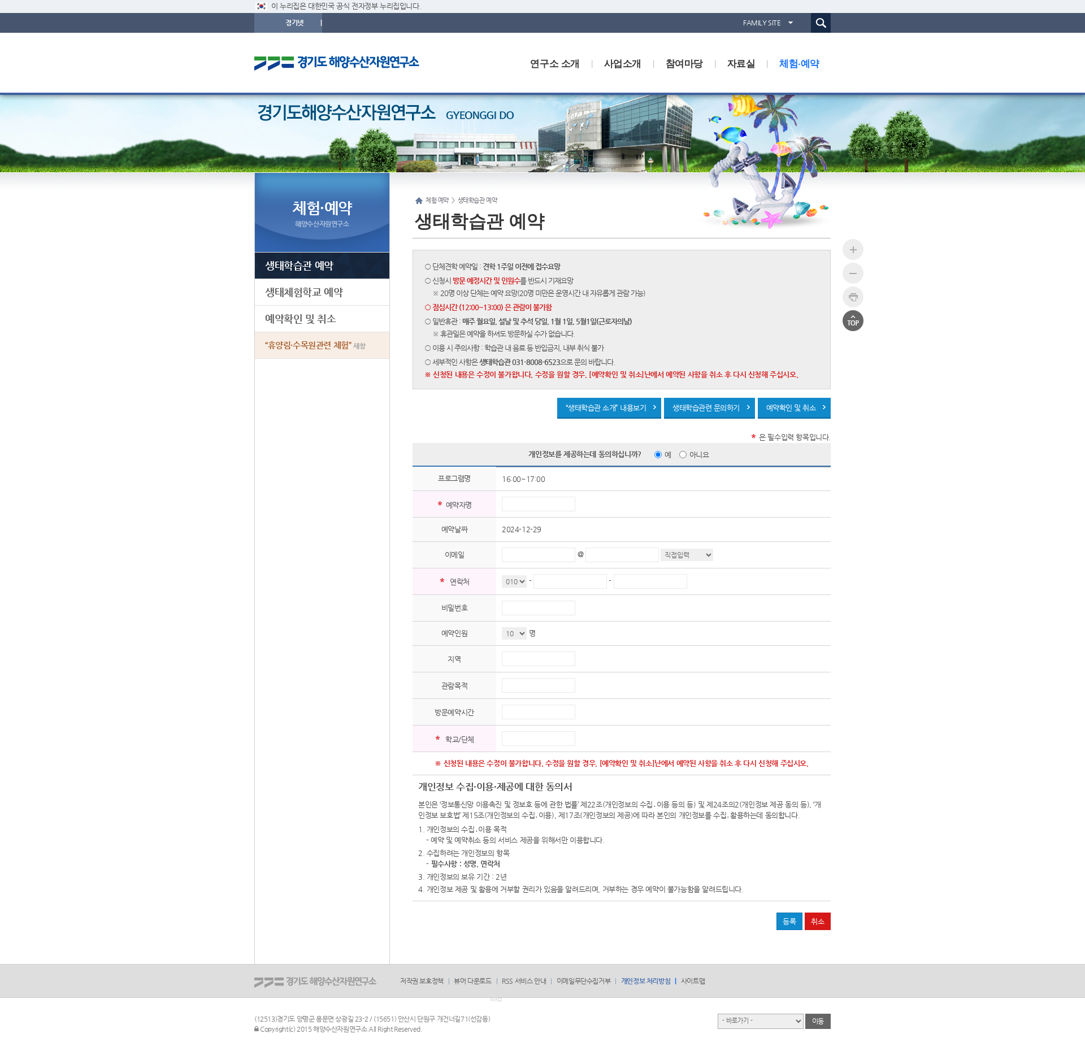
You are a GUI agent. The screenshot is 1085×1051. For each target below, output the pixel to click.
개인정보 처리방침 (645, 981)
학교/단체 (459, 739)
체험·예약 (799, 63)
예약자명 (459, 505)
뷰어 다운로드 (472, 981)
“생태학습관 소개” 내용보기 (606, 407)
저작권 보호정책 (422, 981)
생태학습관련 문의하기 (706, 407)
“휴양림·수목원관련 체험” (315, 345)
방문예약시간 (454, 712)
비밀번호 (454, 607)
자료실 (741, 63)
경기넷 (294, 23)
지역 (454, 659)
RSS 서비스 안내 (524, 981)
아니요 (699, 454)
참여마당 (684, 63)
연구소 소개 (555, 63)
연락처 (460, 581)
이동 (818, 1021)
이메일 (455, 554)
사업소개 (622, 63)
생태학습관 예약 (299, 265)
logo (347, 63)
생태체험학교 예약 (303, 292)
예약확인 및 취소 (791, 407)
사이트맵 (693, 981)
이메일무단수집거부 (583, 981)
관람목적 (454, 685)
